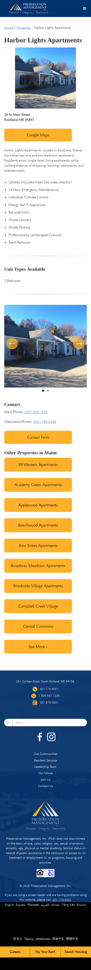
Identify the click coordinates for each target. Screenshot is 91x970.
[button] (84, 8)
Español (21, 905)
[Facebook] (40, 737)
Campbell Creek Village (38, 606)
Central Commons (38, 626)
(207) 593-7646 (36, 412)
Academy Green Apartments (38, 484)
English (9, 905)
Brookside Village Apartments (38, 585)
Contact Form (38, 437)
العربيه (45, 905)
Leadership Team (45, 767)
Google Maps (38, 134)
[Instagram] (51, 737)
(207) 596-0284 (44, 422)
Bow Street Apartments (38, 545)
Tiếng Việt (68, 905)
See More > (38, 646)
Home (8, 28)
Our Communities (46, 754)
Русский (33, 905)
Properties (24, 28)
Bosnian (81, 905)
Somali (55, 905)
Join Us (45, 780)
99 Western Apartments (38, 464)
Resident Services (45, 760)
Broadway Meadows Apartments (38, 565)
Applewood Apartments (38, 505)
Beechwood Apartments (38, 525)
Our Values (45, 773)
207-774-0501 (62, 900)
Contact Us (45, 786)
